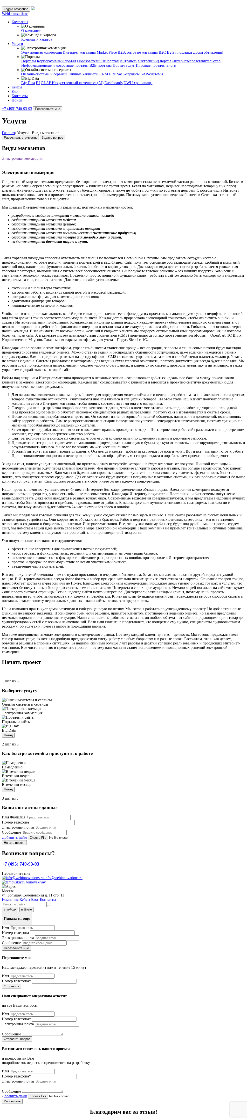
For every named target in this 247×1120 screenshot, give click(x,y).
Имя (5, 927)
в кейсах (10, 909)
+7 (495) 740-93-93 (17, 109)
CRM (103, 74)
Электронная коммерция (41, 52)
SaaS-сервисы (128, 74)
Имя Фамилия (13, 817)
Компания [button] (20, 22)
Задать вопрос (52, 137)
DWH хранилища (138, 83)
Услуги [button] (17, 44)
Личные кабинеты (83, 74)
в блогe (26, 909)
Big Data (28, 83)
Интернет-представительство (196, 61)
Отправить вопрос (17, 1039)
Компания (10, 899)
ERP (112, 74)
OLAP (46, 83)
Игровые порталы (150, 65)
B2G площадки (180, 52)
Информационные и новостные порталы (55, 65)
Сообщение (11, 832)
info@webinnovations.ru (63, 878)
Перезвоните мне (47, 109)
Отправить (11, 986)
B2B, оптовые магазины (138, 52)
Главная (8, 133)
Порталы (28, 61)
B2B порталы (100, 65)
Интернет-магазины (79, 52)
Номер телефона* (16, 981)
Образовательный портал (98, 61)
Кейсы (17, 87)
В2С (162, 52)
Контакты (20, 96)
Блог (15, 91)
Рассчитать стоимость (20, 137)
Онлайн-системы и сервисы (44, 74)
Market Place (107, 52)
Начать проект (14, 843)
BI (38, 83)
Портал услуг (124, 65)
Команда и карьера (36, 39)
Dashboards (113, 83)
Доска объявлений (208, 52)
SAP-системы (152, 74)
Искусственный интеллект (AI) (77, 83)
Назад (8, 735)
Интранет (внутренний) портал (145, 61)
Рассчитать (12, 1101)
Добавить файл (14, 837)
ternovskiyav (35, 882)
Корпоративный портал (56, 61)
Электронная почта (18, 827)
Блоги (171, 65)
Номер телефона (15, 822)
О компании (31, 31)
